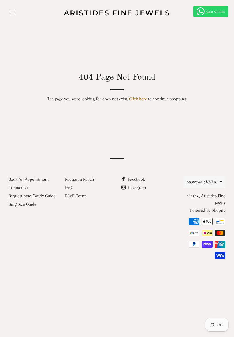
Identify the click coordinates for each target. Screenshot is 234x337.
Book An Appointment (29, 179)
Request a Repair (79, 179)
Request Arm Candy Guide (32, 195)
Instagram (136, 187)
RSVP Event (75, 195)
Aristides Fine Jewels (117, 13)
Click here (138, 98)
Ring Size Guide (22, 204)
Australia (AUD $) (202, 181)
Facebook (136, 179)
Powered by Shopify (207, 210)
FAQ (68, 187)
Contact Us (18, 187)
